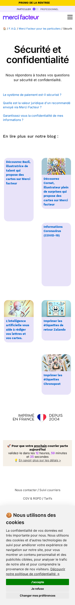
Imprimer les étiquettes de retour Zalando (55, 325)
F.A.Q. (12, 28)
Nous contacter (26, 490)
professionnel (49, 9)
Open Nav (70, 17)
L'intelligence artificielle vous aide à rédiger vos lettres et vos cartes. (17, 329)
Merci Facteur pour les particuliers (40, 28)
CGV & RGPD (32, 498)
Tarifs (48, 498)
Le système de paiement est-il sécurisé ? (32, 95)
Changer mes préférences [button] (37, 595)
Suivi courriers (49, 490)
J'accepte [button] (37, 582)
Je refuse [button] (37, 588)
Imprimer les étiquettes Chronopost (53, 379)
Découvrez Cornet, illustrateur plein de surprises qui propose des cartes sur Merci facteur (56, 191)
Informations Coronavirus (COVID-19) (53, 231)
